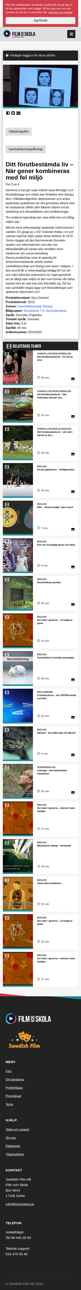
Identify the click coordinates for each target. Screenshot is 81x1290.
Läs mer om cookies (60, 12)
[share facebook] (8, 113)
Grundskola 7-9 (34, 310)
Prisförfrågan (14, 1087)
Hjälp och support (17, 1129)
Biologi (48, 306)
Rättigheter (13, 1146)
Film (8, 1071)
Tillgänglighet (15, 1154)
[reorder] (71, 34)
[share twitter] (13, 113)
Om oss (11, 1137)
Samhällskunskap (30, 306)
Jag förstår (40, 20)
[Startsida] (19, 34)
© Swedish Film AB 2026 (24, 1284)
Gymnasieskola (56, 310)
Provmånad (13, 1096)
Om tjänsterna (15, 1079)
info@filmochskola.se (20, 1204)
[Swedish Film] (40, 1040)
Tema (9, 1104)
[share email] (18, 113)
